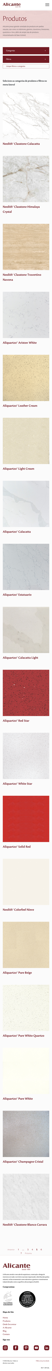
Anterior (11, 1250)
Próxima (28, 1253)
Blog (4, 1331)
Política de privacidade (42, 1361)
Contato (6, 1334)
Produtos (6, 1321)
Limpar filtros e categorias (15, 66)
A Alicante (7, 1328)
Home (5, 1318)
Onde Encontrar (9, 1324)
